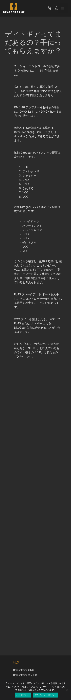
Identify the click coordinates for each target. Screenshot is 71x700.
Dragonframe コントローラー (28, 675)
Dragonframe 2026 (23, 670)
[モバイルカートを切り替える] (51, 8)
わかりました (23, 695)
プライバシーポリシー (45, 695)
